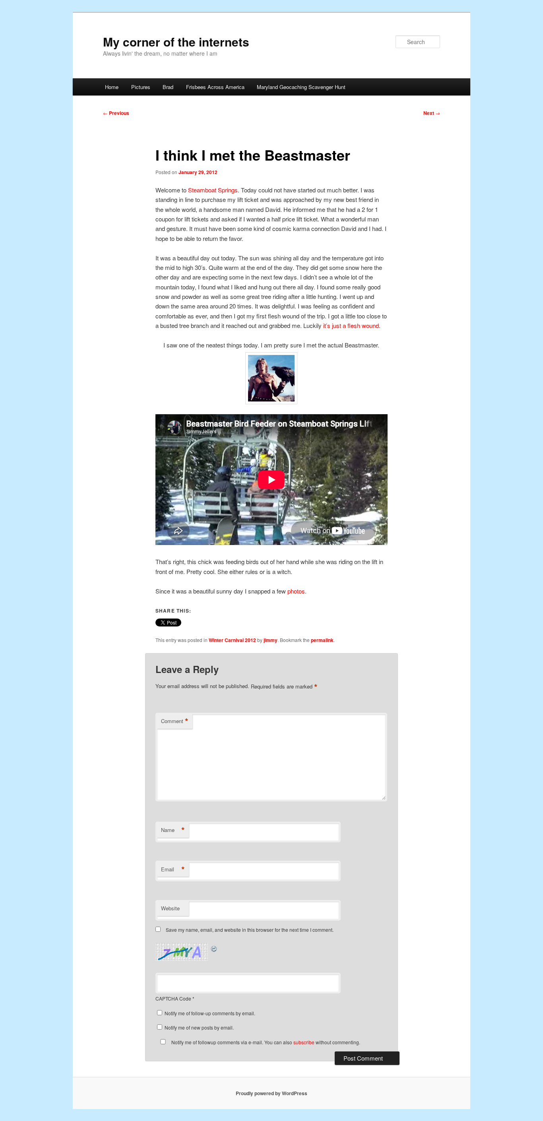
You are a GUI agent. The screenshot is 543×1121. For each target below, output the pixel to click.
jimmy (270, 640)
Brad (168, 87)
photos (296, 591)
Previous (116, 112)
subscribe (303, 1042)
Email (173, 869)
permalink (322, 640)
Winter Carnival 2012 (232, 640)
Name (173, 830)
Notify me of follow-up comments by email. (210, 1013)
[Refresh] (214, 947)
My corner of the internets (176, 41)
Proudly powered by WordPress (271, 1093)
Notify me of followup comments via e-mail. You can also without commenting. (265, 1042)
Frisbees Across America (215, 87)
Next (431, 112)
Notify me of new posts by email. (199, 1027)
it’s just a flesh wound (351, 325)
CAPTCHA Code (173, 998)
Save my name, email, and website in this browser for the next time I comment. (250, 929)
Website (170, 908)
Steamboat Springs (213, 190)
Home (111, 87)
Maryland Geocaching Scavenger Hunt (301, 87)
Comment (174, 721)
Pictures (140, 87)
